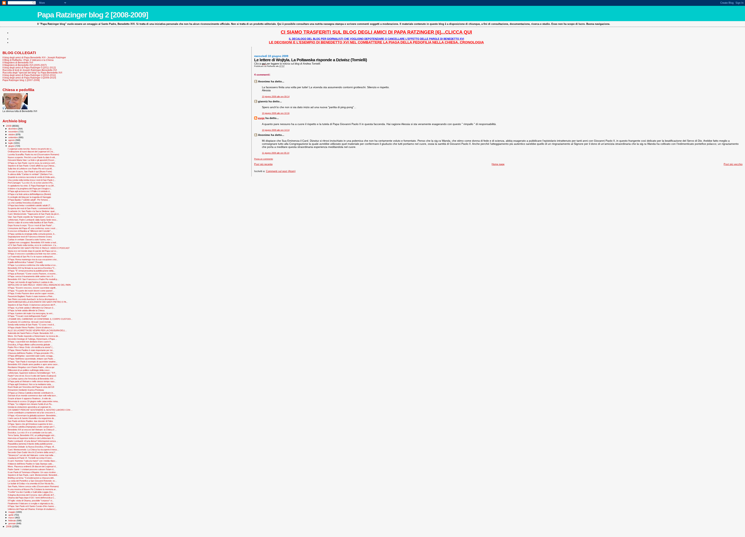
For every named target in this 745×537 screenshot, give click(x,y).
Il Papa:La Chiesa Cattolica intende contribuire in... (31, 393)
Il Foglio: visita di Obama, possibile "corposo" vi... (31, 500)
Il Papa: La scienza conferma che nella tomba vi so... (32, 265)
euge (261, 118)
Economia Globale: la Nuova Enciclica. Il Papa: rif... (31, 447)
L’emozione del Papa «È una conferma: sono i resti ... (32, 228)
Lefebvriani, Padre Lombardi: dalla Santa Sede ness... (33, 220)
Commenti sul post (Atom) (280, 171)
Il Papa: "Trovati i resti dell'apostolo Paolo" (27, 316)
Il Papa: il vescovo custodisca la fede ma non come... (33, 254)
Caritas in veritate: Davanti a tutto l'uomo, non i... (30, 239)
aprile (11, 515)
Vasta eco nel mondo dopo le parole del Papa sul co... (33, 251)
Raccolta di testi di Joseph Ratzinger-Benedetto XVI (30, 70)
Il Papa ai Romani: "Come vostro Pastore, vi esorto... (32, 273)
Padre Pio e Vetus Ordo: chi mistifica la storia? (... (31, 347)
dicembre (13, 129)
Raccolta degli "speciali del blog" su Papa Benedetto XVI (32, 72)
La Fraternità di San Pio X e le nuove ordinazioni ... (31, 256)
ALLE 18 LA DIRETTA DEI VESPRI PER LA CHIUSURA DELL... (37, 330)
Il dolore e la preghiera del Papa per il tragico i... (30, 188)
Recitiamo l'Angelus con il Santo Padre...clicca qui (31, 367)
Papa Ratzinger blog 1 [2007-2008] (21, 80)
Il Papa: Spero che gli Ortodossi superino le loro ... (31, 424)
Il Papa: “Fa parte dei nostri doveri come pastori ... (31, 291)
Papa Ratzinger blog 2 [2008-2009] (92, 15)
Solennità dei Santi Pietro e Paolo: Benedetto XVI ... (31, 333)
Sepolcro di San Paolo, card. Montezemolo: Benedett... (33, 475)
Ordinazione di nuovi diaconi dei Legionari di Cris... (31, 151)
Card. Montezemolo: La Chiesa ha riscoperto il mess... (33, 449)
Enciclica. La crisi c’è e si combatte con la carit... (30, 432)
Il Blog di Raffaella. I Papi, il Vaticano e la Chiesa (28, 60)
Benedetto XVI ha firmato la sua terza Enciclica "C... (32, 268)
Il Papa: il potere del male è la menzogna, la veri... (31, 313)
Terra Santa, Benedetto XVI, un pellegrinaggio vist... (32, 435)
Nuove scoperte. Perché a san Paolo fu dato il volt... (32, 157)
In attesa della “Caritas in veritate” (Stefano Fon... (31, 174)
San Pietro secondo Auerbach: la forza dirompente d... (33, 299)
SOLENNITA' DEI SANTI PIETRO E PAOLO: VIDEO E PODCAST (39, 248)
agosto (11, 140)
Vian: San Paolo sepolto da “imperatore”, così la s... (32, 217)
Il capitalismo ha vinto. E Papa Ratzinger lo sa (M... (31, 185)
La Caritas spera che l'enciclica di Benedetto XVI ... (31, 379)
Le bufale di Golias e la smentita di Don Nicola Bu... (31, 483)
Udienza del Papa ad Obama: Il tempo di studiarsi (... (32, 509)
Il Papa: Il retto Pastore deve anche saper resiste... (31, 293)
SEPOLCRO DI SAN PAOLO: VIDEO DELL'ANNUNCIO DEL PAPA (39, 285)
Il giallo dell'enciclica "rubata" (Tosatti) (25, 262)
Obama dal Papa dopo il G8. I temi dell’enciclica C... (32, 497)
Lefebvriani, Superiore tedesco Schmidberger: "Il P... (32, 373)
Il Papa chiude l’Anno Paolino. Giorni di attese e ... (31, 327)
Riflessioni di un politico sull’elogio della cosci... (29, 370)
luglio (11, 143)
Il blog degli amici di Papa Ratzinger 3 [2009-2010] (29, 77)
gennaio (12, 523)
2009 (9, 126)
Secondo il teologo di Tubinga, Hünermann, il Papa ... (32, 339)
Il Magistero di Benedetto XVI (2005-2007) (25, 65)
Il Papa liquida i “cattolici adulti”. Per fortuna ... (29, 200)
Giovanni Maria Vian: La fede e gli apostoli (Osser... (32, 160)
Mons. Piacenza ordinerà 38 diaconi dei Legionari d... (32, 466)
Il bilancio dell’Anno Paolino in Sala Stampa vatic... (31, 464)
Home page (498, 164)
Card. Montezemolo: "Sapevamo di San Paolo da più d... (34, 214)
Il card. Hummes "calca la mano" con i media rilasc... (32, 461)
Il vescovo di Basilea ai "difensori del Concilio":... (30, 231)
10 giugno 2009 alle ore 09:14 (275, 96)
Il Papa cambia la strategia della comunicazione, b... (32, 234)
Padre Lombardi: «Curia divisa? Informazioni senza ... (33, 441)
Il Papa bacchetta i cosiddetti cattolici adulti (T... (30, 205)
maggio (12, 512)
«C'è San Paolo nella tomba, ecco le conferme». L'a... (33, 245)
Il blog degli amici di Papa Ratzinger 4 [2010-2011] (29, 75)
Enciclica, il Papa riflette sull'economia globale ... (30, 344)
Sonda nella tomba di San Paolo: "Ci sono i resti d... (31, 324)
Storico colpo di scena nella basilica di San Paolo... (31, 222)
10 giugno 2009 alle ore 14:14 (275, 130)
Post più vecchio (733, 164)
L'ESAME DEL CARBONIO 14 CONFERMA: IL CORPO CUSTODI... (40, 319)
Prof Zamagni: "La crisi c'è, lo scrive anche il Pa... (31, 183)
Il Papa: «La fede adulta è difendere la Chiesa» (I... (31, 308)
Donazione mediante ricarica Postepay (26, 390)
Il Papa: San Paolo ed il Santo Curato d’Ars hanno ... (32, 506)
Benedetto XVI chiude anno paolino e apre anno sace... (33, 364)
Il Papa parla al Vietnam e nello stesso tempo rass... (32, 381)
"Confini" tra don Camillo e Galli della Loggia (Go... (31, 492)
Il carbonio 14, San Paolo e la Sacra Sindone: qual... (32, 211)
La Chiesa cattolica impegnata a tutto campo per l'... (32, 427)
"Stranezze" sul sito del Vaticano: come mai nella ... (31, 455)
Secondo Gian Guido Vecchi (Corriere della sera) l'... (32, 452)
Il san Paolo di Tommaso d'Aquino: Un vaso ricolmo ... (33, 472)
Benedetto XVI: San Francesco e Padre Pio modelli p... (33, 279)
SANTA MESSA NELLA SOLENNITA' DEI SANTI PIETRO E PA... (38, 302)
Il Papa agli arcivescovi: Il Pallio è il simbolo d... (29, 191)
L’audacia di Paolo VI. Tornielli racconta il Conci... (30, 458)
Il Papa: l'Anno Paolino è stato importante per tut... (31, 350)
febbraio (12, 520)
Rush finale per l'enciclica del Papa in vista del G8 (31, 387)
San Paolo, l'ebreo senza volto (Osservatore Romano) (33, 486)
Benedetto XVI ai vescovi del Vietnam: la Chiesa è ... (32, 429)
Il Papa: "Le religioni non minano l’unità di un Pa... (30, 404)
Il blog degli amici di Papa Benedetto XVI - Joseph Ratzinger (34, 57)
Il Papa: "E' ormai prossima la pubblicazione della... (31, 271)
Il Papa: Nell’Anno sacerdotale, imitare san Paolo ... (31, 359)
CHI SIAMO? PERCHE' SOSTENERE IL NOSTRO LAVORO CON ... (40, 410)
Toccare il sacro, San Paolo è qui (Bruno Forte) (30, 171)
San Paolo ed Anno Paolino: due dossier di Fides (30, 421)
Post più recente (263, 164)
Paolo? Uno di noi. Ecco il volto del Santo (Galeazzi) (32, 376)
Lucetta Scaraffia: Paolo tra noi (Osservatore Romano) (33, 154)
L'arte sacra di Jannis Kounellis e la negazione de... (32, 418)
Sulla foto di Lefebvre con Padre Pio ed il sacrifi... (30, 168)
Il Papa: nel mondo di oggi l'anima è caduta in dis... (31, 282)
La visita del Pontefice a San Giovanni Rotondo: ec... (32, 481)
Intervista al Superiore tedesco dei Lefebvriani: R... (31, 438)
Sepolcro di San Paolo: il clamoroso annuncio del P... (32, 305)
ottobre (12, 134)
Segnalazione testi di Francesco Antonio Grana (30, 236)
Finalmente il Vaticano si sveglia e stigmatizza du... (31, 503)
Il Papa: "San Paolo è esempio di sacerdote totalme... (32, 361)
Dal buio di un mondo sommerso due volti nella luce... (32, 395)
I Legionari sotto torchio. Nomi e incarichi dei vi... (30, 149)
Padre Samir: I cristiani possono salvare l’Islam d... (31, 469)
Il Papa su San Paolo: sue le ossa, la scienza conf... (32, 163)
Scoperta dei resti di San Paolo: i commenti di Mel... (31, 208)
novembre (13, 131)
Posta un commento (263, 159)
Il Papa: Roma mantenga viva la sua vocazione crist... (33, 259)
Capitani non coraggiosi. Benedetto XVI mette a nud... (33, 242)
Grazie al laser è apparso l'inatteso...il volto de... (30, 398)
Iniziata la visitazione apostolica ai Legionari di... (30, 407)
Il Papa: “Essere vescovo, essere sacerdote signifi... (32, 288)
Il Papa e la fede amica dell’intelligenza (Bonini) (29, 194)
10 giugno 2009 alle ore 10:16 (275, 113)
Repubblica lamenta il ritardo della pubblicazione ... (31, 444)
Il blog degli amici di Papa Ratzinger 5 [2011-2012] (29, 67)
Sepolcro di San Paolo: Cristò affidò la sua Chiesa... (32, 166)
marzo (11, 517)
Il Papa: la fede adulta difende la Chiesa (26, 310)
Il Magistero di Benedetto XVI (18, 62)
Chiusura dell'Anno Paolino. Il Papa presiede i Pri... (31, 353)
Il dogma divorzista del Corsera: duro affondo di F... (32, 495)
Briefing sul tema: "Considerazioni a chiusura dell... (31, 478)
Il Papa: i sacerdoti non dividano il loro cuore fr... (30, 341)
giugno (11, 146)
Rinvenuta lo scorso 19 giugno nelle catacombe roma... (33, 401)
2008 (9, 526)
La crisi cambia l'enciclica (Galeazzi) (25, 203)
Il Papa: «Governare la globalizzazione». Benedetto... (32, 415)
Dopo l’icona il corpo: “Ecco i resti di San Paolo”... (31, 225)
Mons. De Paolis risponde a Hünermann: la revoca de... (34, 336)
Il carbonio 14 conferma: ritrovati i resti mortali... (30, 322)
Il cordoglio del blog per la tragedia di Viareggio (29, 197)
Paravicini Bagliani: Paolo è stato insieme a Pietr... (31, 296)
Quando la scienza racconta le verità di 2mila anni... (32, 177)
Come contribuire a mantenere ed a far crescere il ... (32, 412)
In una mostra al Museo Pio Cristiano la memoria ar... (32, 489)
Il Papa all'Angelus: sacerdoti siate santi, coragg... (31, 356)
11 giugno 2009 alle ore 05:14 (275, 153)
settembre (13, 137)
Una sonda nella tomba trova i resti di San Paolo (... (32, 180)
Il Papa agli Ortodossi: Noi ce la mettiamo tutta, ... (31, 384)
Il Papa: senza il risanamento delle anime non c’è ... (31, 276)
